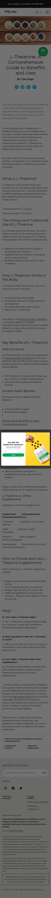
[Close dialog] (48, 434)
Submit (13, 455)
